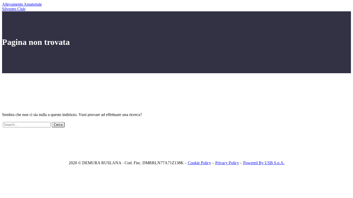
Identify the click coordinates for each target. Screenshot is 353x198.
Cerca (58, 125)
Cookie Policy (199, 163)
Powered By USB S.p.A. (264, 163)
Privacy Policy (227, 163)
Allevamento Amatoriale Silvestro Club (22, 6)
